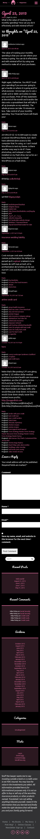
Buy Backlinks (13, 280)
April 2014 (20, 673)
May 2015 (20, 650)
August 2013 (20, 691)
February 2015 (20, 657)
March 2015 (20, 655)
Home (5, 822)
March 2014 (20, 675)
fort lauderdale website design (19, 220)
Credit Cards (25, 616)
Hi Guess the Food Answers (18, 282)
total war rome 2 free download (19, 309)
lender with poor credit (16, 414)
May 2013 (20, 697)
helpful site (12, 209)
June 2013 (20, 695)
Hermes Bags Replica (16, 443)
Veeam (11, 285)
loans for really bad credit (17, 330)
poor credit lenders (15, 418)
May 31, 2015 (20, 588)
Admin (4, 17)
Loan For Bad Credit (15, 332)
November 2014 (20, 664)
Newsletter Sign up (14, 828)
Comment (6, 472)
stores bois (12, 287)
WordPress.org (20, 760)
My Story (29, 822)
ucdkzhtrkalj (14, 179)
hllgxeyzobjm (14, 197)
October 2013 (20, 686)
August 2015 (20, 646)
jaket (10, 213)
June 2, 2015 (20, 583)
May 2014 (20, 670)
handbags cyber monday (17, 447)
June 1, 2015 (20, 585)
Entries (20, 756)
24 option (12, 357)
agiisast (17, 261)
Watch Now (12, 420)
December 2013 (20, 682)
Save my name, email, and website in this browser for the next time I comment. (19, 539)
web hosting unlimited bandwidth (20, 325)
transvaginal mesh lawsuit (17, 429)
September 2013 (20, 688)
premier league (14, 314)
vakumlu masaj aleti (15, 218)
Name (5, 506)
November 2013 (20, 684)
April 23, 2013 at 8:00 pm (10, 78)
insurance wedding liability (13, 237)
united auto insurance (16, 321)
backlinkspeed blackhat (17, 204)
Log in (20, 753)
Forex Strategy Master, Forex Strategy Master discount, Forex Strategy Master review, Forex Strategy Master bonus (18, 434)
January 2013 (20, 706)
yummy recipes (14, 427)
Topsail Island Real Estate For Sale (20, 225)
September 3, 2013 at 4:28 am (12, 251)
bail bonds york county (16, 449)
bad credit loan (14, 416)
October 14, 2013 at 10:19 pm (12, 342)
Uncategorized (20, 730)
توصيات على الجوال (15, 216)
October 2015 (20, 644)
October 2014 (20, 666)
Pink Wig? (9, 825)
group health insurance (17, 307)
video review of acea (16, 452)
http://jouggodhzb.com (12, 400)
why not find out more (16, 312)
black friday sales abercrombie (19, 445)
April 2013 (20, 700)
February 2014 (20, 677)
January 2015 (20, 659)
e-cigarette (12, 334)
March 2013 (20, 702)
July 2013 (20, 693)
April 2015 (20, 653)
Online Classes (24, 825)
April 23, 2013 (14, 12)
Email (5, 520)
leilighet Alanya (14, 207)
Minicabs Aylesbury (15, 423)
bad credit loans (14, 359)
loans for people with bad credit (19, 327)
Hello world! (20, 579)
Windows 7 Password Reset (18, 222)
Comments (20, 758)
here (4, 347)
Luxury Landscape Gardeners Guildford (22, 354)
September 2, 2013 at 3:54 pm (12, 233)
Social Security (25, 611)
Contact (30, 828)
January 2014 (20, 679)
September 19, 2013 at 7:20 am (12, 295)
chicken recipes (14, 425)
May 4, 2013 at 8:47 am (9, 174)
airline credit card (9, 299)
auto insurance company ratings (19, 316)
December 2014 (20, 662)
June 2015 (20, 648)
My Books (16, 822)
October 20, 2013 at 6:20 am (11, 367)
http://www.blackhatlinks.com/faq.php (22, 211)
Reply (4, 70)
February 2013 (20, 704)
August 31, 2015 (20, 581)
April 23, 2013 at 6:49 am (10, 49)
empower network (15, 323)
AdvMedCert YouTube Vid (18, 318)
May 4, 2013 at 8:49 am (9, 193)
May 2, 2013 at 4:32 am (9, 131)
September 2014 (20, 668)
